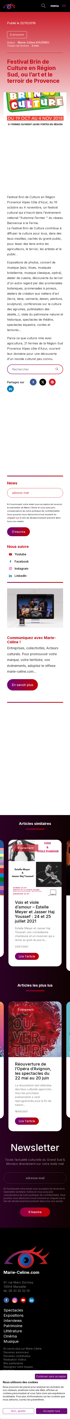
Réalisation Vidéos (15, 1359)
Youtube (20, 554)
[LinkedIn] (31, 1300)
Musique (11, 1341)
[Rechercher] (43, 6)
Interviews (13, 1320)
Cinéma (10, 1336)
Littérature (13, 1331)
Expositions (14, 1315)
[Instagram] (15, 1300)
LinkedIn (21, 576)
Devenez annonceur (16, 1352)
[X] (42, 382)
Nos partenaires (13, 1363)
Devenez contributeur (17, 1356)
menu (55, 5)
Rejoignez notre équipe (18, 1366)
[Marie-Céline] (9, 6)
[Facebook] (33, 382)
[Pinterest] (52, 382)
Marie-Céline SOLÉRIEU (33, 42)
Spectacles (13, 1310)
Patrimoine (13, 1326)
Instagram (21, 568)
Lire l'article (27, 956)
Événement (17, 34)
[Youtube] (23, 1300)
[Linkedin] (10, 388)
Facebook (22, 561)
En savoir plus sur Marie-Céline (23, 1348)
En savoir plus (22, 685)
